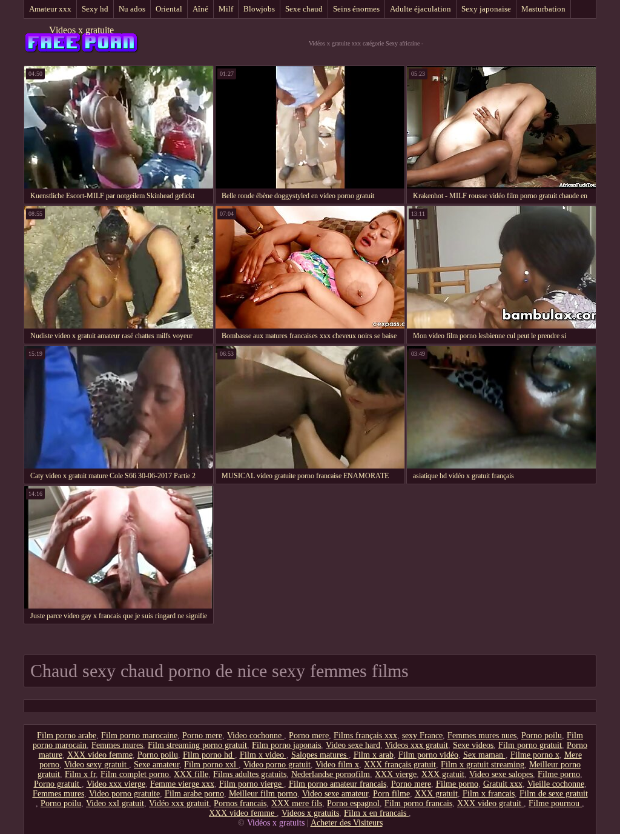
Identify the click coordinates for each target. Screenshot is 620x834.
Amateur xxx (50, 8)
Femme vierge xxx (182, 784)
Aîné (200, 8)
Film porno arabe (66, 735)
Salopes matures (320, 754)
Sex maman (484, 754)
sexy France (422, 735)
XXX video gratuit (490, 803)
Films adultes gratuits (249, 774)
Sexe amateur (156, 764)
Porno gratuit (58, 784)
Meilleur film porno (263, 793)
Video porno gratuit (277, 764)
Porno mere (202, 735)
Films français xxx (365, 735)
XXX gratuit (442, 774)
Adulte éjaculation (420, 8)
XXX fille (191, 774)
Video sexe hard (353, 745)
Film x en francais (376, 813)
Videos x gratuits (310, 813)
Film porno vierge (251, 784)
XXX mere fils (296, 803)
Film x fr (80, 774)
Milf (226, 8)
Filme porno (559, 774)
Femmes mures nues (481, 735)
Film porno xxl (211, 764)
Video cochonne (255, 735)
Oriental (169, 8)
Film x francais (489, 793)
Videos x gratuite (81, 30)
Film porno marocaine (139, 735)
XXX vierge (396, 774)
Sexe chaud (304, 8)
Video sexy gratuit (96, 764)
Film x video (263, 754)
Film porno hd (209, 754)
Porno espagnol (353, 803)
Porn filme (391, 793)
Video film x (337, 764)
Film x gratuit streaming (482, 764)
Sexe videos (473, 745)
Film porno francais (418, 803)
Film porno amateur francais (337, 784)
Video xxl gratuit (115, 803)
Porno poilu (541, 735)
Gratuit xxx (503, 784)
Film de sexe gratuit (553, 793)
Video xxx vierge (116, 784)
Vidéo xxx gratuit (179, 803)
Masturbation (543, 8)
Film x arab (374, 754)
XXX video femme (100, 754)
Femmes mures (117, 745)
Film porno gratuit (530, 745)
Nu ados (132, 8)
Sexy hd (95, 8)
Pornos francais (240, 803)
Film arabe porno (194, 793)
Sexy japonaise (486, 8)
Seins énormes (356, 8)
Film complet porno (135, 774)
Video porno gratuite (124, 793)
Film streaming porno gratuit (197, 745)
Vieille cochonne (555, 784)
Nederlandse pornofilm (330, 774)
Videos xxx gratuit (416, 745)
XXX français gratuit (400, 764)
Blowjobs (259, 8)
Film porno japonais (286, 745)
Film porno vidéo (428, 754)
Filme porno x (534, 754)
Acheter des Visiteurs (347, 822)
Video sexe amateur (335, 793)
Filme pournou (555, 803)
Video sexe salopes (501, 774)
